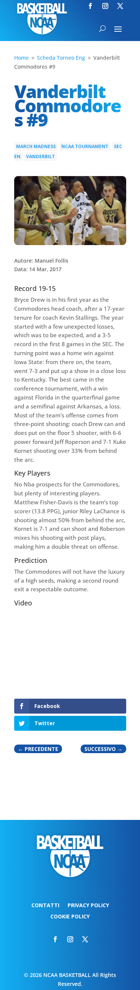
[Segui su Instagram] (105, 6)
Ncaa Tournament (84, 146)
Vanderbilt (40, 156)
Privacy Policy (88, 906)
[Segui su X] (120, 6)
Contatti (45, 906)
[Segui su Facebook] (90, 6)
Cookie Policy (70, 917)
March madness (36, 146)
